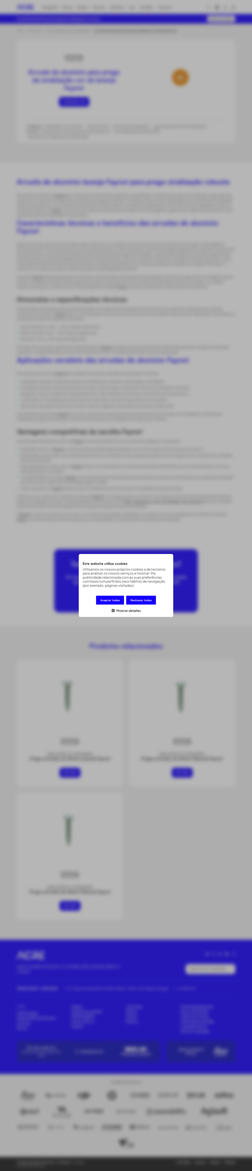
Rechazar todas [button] (141, 600)
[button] (126, 610)
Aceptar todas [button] (110, 600)
